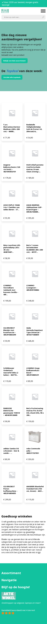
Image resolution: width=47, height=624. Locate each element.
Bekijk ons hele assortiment (14, 61)
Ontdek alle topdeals (11, 77)
